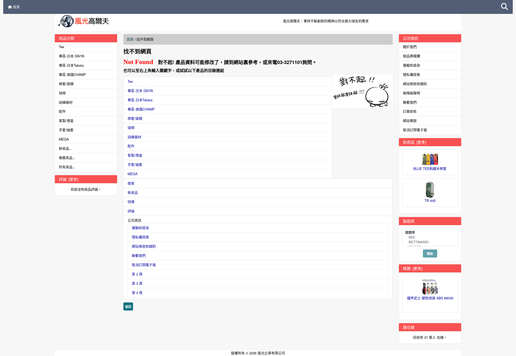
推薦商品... (67, 157)
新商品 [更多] (414, 142)
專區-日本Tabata (71, 65)
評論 (131, 210)
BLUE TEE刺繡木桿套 (429, 168)
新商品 (133, 192)
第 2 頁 (137, 273)
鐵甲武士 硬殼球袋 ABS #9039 (430, 297)
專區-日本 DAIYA (71, 55)
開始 (430, 253)
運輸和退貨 (140, 227)
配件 (62, 111)
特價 (131, 201)
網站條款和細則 (144, 246)
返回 (128, 306)
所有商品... (67, 166)
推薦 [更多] (412, 268)
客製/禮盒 (66, 120)
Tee (61, 46)
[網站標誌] (122, 21)
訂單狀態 (410, 111)
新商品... (65, 148)
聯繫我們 (139, 255)
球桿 (62, 92)
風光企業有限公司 (271, 352)
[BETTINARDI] (430, 242)
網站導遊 (410, 120)
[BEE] (430, 237)
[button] (504, 7)
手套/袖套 (66, 129)
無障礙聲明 (411, 92)
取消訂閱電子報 (144, 264)
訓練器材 (66, 102)
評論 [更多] (68, 179)
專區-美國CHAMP (72, 74)
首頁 (16, 6)
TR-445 (430, 200)
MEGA (64, 139)
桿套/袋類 (66, 83)
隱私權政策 (140, 236)
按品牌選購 (411, 55)
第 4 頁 (137, 292)
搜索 (131, 183)
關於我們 (410, 46)
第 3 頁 (137, 283)
